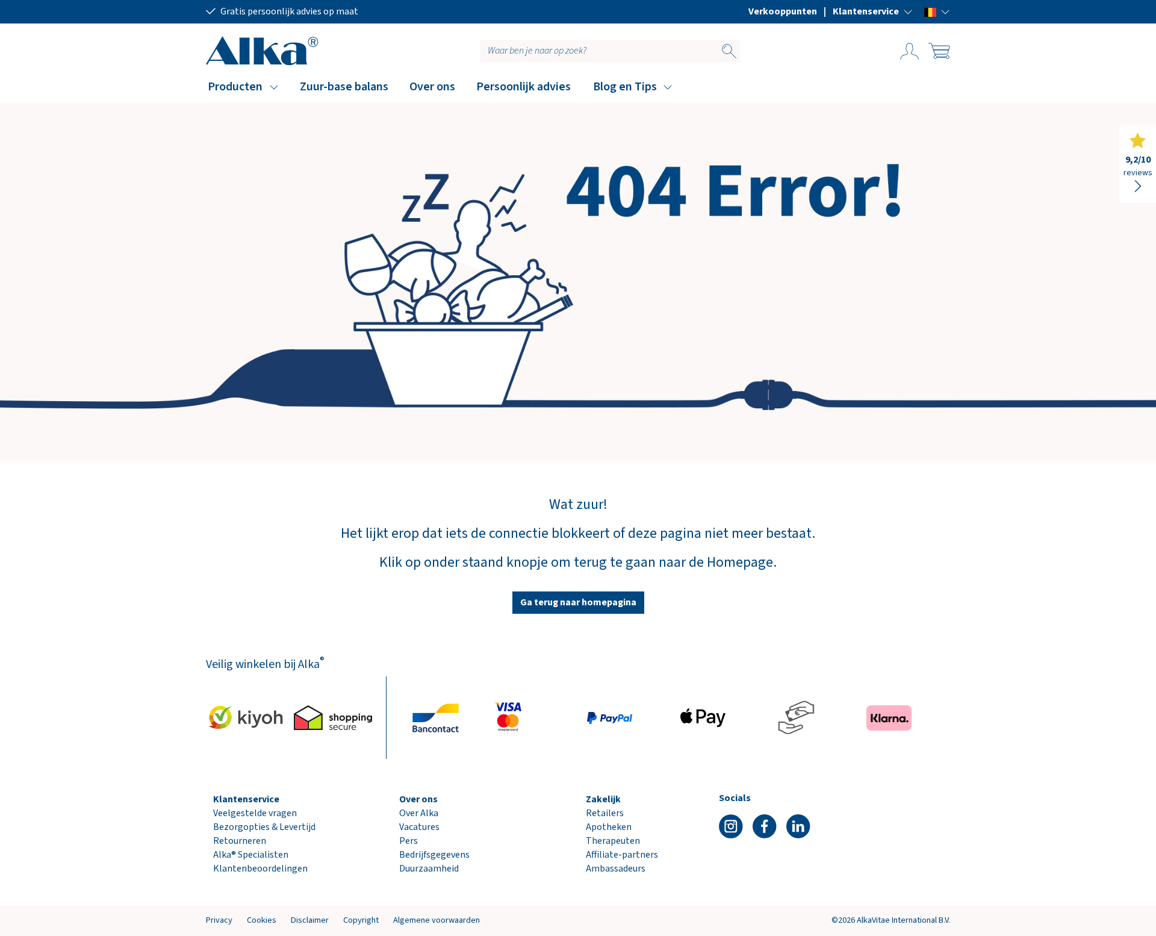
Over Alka (418, 813)
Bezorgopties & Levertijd (264, 827)
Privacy (219, 920)
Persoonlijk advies (523, 86)
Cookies (261, 920)
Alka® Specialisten (250, 854)
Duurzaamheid (429, 868)
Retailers (605, 813)
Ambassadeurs (615, 868)
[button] (873, 11)
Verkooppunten (782, 11)
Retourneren (239, 840)
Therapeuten (613, 840)
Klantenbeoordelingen (260, 868)
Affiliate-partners (622, 854)
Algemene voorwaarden (436, 920)
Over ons (432, 86)
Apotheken (609, 827)
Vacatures (419, 827)
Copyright (361, 920)
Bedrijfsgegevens (434, 854)
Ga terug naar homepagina (578, 602)
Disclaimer (310, 920)
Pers (408, 840)
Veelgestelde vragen (255, 813)
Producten (235, 86)
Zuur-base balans (344, 86)
